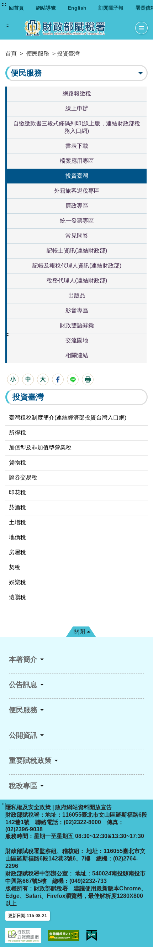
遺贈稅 (17, 597)
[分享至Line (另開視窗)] (73, 379)
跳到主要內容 (19, 4)
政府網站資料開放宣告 (83, 807)
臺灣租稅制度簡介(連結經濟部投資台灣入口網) (67, 418)
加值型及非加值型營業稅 (40, 447)
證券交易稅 (23, 477)
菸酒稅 (17, 507)
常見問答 (76, 236)
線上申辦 (76, 108)
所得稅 (17, 433)
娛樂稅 (17, 582)
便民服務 (37, 54)
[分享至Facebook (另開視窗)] (58, 379)
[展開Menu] (141, 28)
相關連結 (76, 355)
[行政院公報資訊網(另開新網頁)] (23, 935)
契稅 (14, 567)
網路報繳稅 (77, 93)
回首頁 (16, 8)
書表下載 (76, 146)
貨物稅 (17, 462)
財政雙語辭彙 (77, 325)
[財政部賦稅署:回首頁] (70, 28)
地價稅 (17, 537)
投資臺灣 (76, 176)
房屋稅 (17, 552)
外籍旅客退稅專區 (77, 191)
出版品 (76, 295)
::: (4, 4)
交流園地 (76, 340)
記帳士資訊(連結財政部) (77, 251)
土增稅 (17, 522)
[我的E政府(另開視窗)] (91, 935)
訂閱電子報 (111, 8)
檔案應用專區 (77, 161)
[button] (13, 379)
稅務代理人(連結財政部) (77, 280)
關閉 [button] (79, 632)
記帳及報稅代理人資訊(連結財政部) (76, 265)
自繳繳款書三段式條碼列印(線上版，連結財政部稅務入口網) (76, 127)
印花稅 (17, 492)
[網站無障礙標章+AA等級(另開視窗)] (63, 935)
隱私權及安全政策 (28, 807)
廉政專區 (76, 206)
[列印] (88, 379)
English (77, 8)
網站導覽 (46, 8)
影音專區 (76, 310)
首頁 (11, 54)
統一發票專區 (77, 221)
